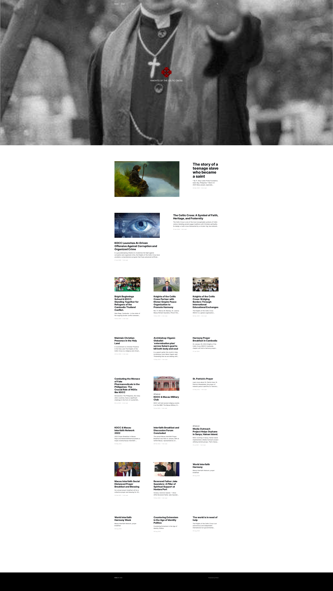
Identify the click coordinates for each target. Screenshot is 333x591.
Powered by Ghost (213, 577)
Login (123, 4)
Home (116, 4)
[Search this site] (217, 3)
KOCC (116, 577)
